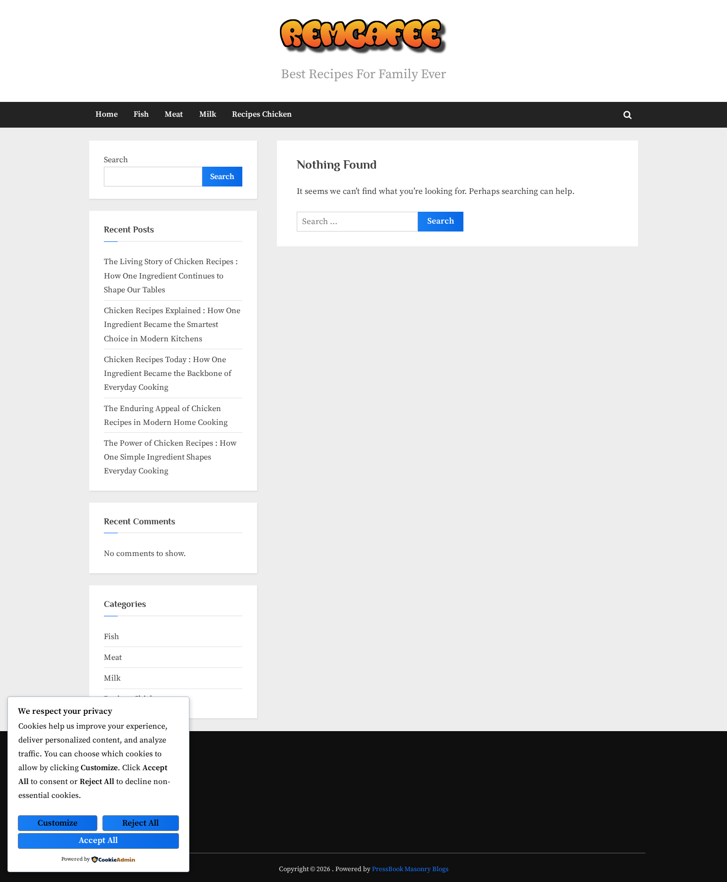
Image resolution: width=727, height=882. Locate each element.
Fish (141, 114)
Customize (58, 823)
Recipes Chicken (262, 114)
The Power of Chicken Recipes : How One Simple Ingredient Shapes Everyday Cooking (170, 457)
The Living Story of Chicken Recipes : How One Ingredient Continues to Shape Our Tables (171, 276)
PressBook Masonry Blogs (410, 869)
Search (116, 160)
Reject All (140, 823)
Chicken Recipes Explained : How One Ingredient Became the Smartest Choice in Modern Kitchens (172, 325)
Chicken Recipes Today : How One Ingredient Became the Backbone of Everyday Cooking (167, 374)
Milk (207, 114)
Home (106, 114)
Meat (174, 114)
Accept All (98, 840)
